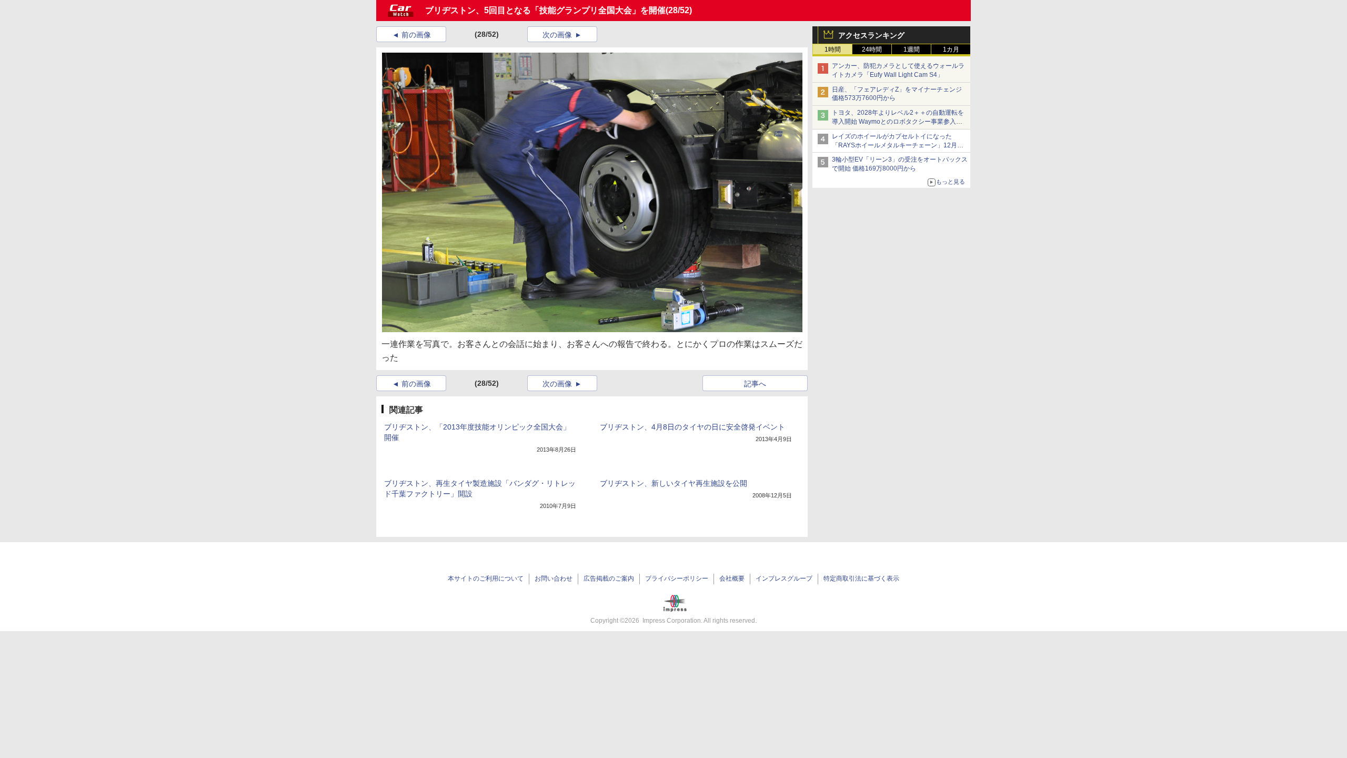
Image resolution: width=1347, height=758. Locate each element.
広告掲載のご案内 (609, 578)
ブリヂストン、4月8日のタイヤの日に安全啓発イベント (692, 427)
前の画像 (416, 35)
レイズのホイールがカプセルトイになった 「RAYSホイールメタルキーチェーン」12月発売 (897, 145)
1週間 (911, 49)
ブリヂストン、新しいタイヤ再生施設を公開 (673, 483)
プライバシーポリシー (676, 578)
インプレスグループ (784, 578)
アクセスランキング (871, 35)
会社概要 (732, 578)
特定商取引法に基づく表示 (861, 578)
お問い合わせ (553, 578)
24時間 (872, 49)
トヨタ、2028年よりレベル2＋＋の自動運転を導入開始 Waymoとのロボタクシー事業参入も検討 (898, 121)
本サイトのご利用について (486, 578)
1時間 (833, 49)
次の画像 (557, 35)
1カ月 (951, 49)
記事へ (755, 384)
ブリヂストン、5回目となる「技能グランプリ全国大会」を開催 (545, 10)
